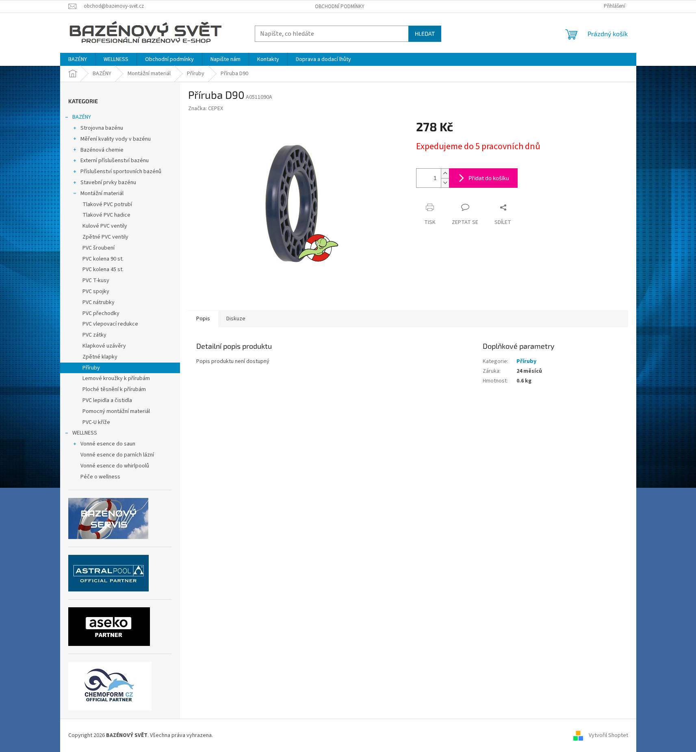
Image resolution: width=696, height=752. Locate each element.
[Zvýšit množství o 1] (445, 173)
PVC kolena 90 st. (103, 259)
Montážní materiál (102, 193)
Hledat (425, 33)
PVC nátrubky (98, 302)
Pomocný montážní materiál (116, 411)
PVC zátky (94, 335)
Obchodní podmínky (339, 6)
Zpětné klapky (99, 357)
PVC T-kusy (95, 280)
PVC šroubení (98, 248)
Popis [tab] (203, 319)
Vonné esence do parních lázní (117, 455)
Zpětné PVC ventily (105, 237)
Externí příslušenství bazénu (114, 160)
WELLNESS (84, 433)
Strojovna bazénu (101, 128)
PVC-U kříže (96, 422)
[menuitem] (77, 59)
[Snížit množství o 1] (445, 182)
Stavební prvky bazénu (108, 182)
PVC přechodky (100, 313)
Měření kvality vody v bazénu (115, 139)
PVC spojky (95, 291)
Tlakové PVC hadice (106, 215)
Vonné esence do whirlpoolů (114, 466)
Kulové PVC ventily (104, 226)
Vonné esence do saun (107, 444)
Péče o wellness (100, 477)
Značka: (205, 108)
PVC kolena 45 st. (103, 269)
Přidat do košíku (488, 177)
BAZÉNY (81, 117)
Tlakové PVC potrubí (107, 204)
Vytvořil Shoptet (608, 735)
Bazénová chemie (102, 150)
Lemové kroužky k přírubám (116, 378)
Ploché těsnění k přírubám (114, 389)
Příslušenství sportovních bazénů (120, 171)
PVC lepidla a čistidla (107, 400)
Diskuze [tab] (235, 319)
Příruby (91, 368)
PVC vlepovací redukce (110, 324)
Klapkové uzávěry (104, 346)
